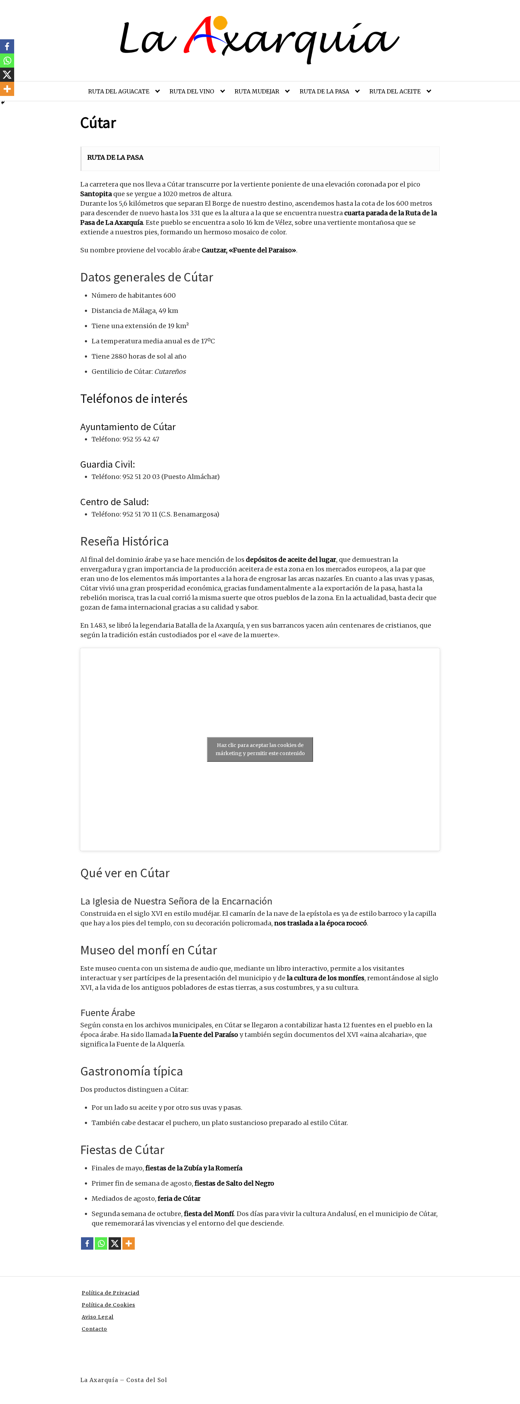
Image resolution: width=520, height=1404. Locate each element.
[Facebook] (87, 1243)
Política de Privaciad (110, 1293)
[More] (128, 1243)
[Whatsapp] (101, 1243)
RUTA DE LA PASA (324, 91)
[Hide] (3, 102)
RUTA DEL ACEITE (395, 91)
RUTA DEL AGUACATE (118, 91)
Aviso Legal (98, 1317)
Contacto (94, 1329)
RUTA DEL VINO (191, 91)
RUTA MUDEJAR (257, 91)
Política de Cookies (108, 1305)
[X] (115, 1243)
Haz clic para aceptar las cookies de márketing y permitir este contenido (260, 749)
